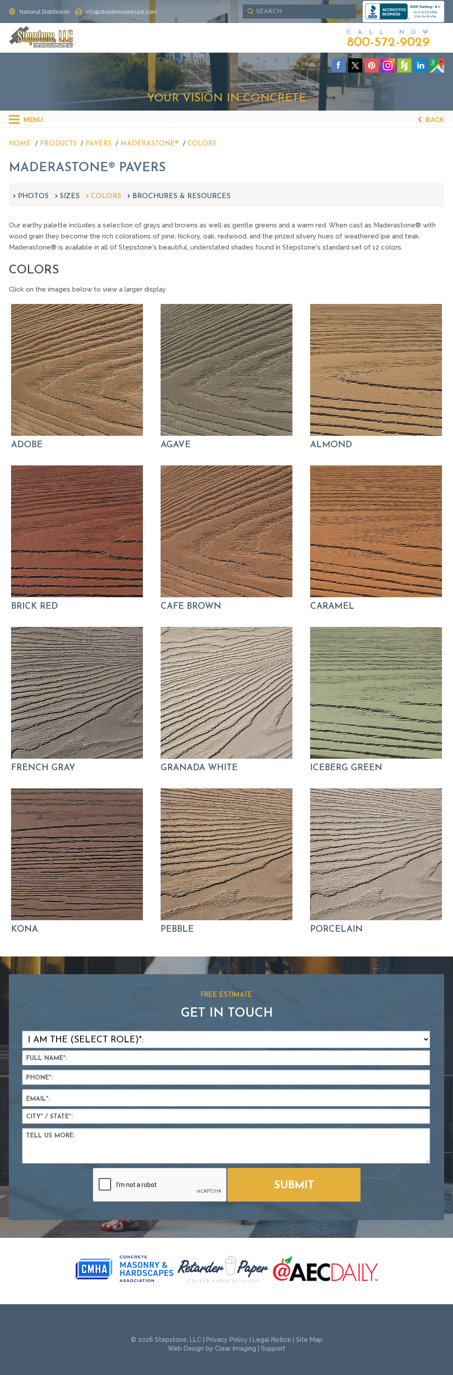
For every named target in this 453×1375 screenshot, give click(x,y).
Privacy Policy (227, 1339)
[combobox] (299, 11)
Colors (106, 196)
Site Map (309, 1339)
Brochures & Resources (181, 196)
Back (434, 120)
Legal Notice (272, 1339)
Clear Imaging (235, 1348)
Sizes (70, 196)
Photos (33, 196)
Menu (32, 120)
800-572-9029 (388, 43)
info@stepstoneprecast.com (121, 12)
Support (273, 1348)
